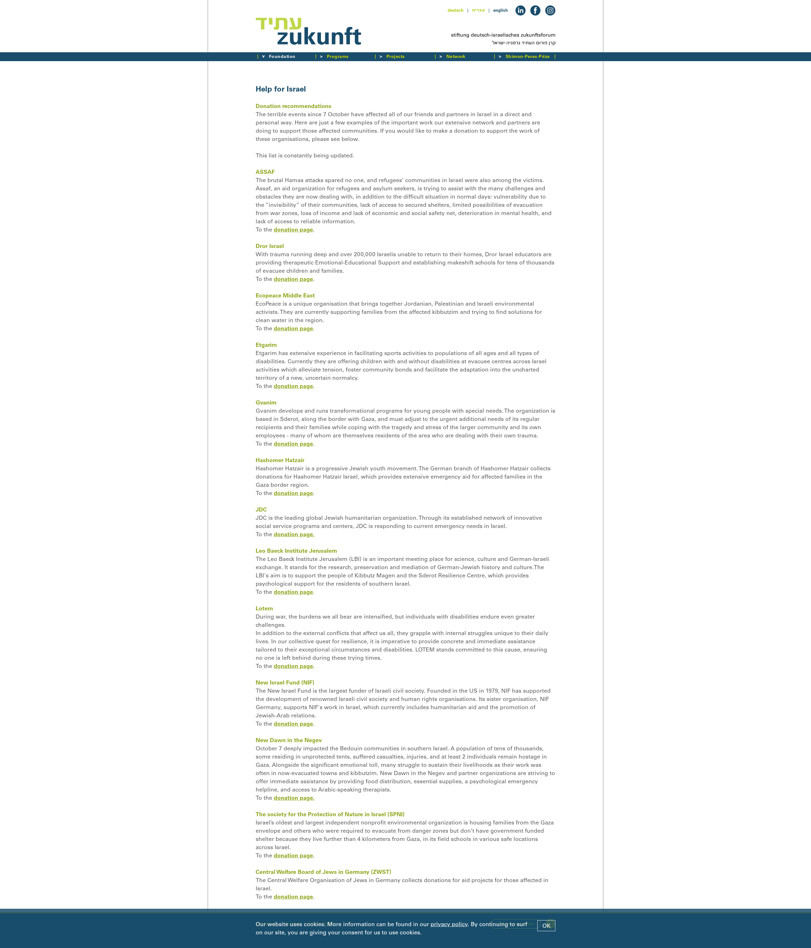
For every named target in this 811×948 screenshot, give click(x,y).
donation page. (294, 534)
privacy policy (449, 924)
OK (546, 925)
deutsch (455, 10)
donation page (293, 229)
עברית (478, 10)
